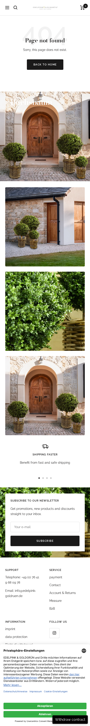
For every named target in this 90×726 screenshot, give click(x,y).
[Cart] (82, 7)
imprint (10, 629)
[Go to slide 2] (43, 478)
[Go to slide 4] (51, 478)
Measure (55, 600)
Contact (55, 585)
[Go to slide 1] (39, 478)
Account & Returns (62, 593)
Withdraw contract (70, 720)
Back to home (45, 64)
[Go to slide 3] (47, 478)
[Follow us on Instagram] (54, 633)
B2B (52, 608)
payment (55, 577)
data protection (16, 637)
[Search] (15, 8)
